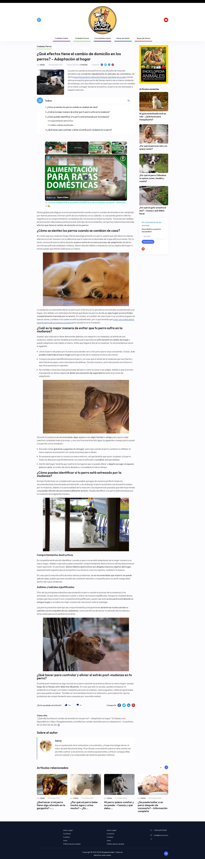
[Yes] (68, 705)
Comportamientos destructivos (61, 121)
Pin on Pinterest (113, 64)
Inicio (65, 840)
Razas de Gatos (123, 38)
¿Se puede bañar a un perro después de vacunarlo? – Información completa (152, 807)
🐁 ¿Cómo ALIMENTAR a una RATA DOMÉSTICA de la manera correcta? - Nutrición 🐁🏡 (86, 158)
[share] (123, 157)
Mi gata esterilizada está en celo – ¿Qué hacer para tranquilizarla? (152, 116)
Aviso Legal (67, 830)
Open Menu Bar (39, 20)
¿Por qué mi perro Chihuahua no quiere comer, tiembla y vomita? (152, 178)
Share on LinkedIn (109, 64)
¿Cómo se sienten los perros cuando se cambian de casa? (72, 107)
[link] (48, 158)
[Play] (100, 148)
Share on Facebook (102, 64)
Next (166, 767)
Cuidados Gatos (61, 38)
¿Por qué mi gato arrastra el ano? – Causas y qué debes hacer (152, 210)
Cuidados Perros (82, 38)
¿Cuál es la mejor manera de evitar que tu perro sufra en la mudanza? (78, 112)
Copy (58, 725)
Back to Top (166, 854)
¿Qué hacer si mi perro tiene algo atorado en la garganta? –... (51, 805)
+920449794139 (160, 830)
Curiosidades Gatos (102, 38)
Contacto (67, 833)
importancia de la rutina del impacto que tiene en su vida (99, 77)
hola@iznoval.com (161, 835)
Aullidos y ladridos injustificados (61, 125)
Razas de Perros (143, 38)
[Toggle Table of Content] (128, 100)
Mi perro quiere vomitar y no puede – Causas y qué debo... (119, 805)
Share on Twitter (105, 64)
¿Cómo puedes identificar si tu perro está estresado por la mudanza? (78, 117)
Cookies (66, 837)
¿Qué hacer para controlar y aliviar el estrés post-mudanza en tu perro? (79, 130)
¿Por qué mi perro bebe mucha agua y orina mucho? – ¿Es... (84, 805)
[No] (79, 705)
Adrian (42, 65)
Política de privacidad (71, 844)
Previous (161, 767)
